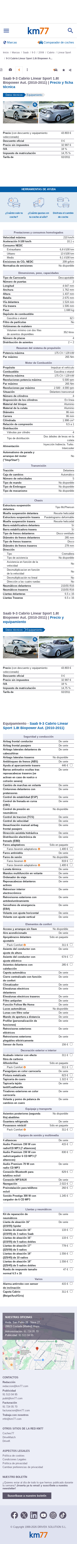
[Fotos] (10, 69)
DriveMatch (9, 1437)
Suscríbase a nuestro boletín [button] (27, 1495)
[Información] (1, 69)
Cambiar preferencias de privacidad (23, 1467)
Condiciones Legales (14, 1459)
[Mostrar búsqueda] (70, 30)
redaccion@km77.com (15, 1386)
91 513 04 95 (26, 1335)
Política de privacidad (15, 1463)
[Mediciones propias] (27, 69)
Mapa (36, 1326)
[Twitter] (24, 1515)
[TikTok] (62, 1515)
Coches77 (8, 1433)
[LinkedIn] (33, 1515)
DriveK (6, 1441)
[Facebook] (14, 1515)
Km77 (38, 30)
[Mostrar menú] (6, 30)
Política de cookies (13, 1455)
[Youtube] (43, 1515)
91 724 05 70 (31, 1331)
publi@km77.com (13, 1398)
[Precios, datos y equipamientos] (19, 69)
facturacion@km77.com (16, 1410)
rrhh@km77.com (12, 1418)
